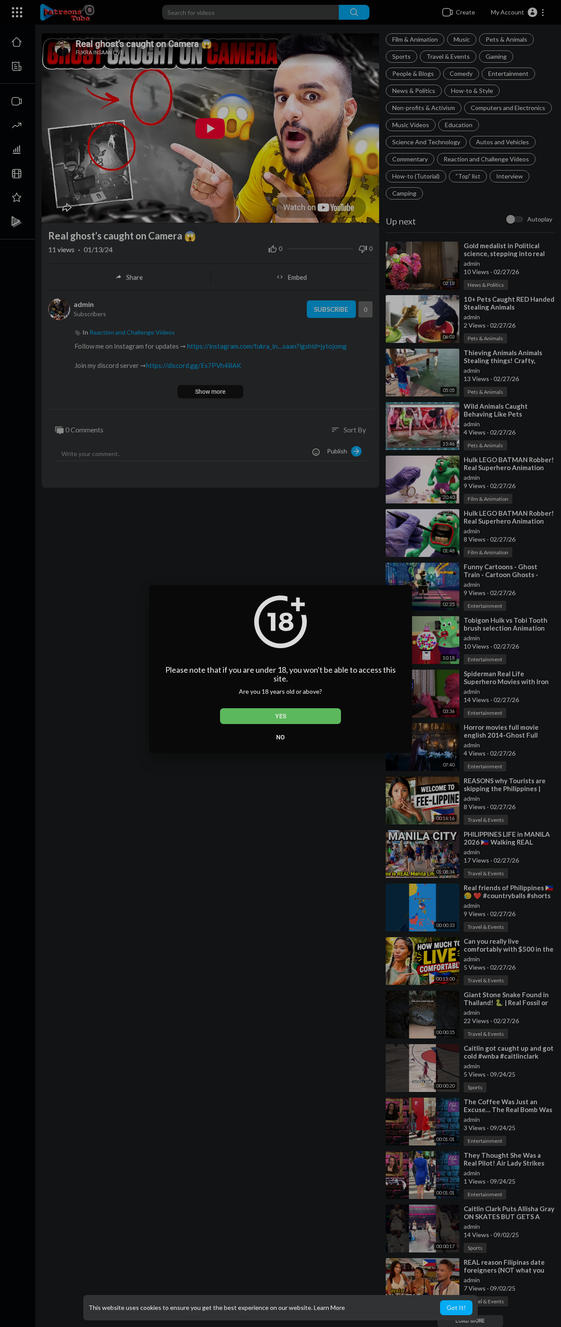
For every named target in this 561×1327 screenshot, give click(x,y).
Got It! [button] (456, 1307)
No (280, 737)
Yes (280, 716)
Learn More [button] (329, 1307)
